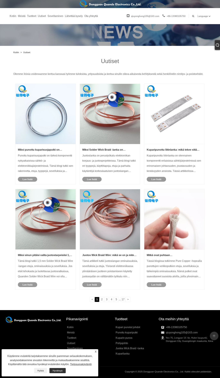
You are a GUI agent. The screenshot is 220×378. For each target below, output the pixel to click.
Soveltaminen (55, 16)
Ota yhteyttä (91, 16)
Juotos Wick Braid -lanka (130, 348)
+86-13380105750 (176, 16)
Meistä (21, 16)
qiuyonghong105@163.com (145, 16)
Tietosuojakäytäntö (81, 364)
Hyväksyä (57, 370)
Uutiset (42, 16)
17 (123, 299)
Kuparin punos (124, 337)
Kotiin (13, 16)
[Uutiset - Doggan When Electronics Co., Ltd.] (110, 4)
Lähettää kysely (74, 16)
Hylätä (40, 370)
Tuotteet (31, 16)
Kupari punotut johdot (128, 327)
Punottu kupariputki (127, 332)
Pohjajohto (122, 343)
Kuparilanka (122, 353)
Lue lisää (28, 179)
